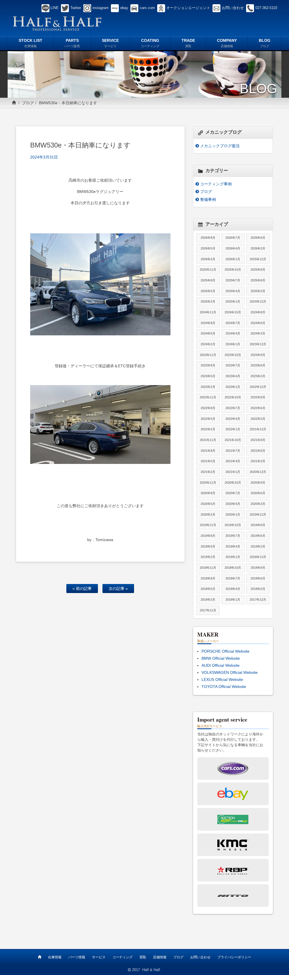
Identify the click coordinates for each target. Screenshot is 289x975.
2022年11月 (208, 397)
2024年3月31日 (44, 157)
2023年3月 (258, 376)
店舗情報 (160, 957)
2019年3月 (258, 546)
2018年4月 (232, 588)
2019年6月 (258, 535)
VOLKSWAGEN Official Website (230, 672)
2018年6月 (258, 578)
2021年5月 (208, 461)
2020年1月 (232, 514)
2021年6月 (258, 450)
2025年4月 (232, 291)
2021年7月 (232, 450)
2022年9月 (258, 397)
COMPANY (227, 43)
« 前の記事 (82, 588)
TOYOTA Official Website (224, 686)
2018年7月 (232, 578)
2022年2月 (208, 429)
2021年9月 (258, 440)
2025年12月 (258, 259)
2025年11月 (208, 269)
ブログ (28, 103)
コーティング (122, 957)
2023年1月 (232, 386)
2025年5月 (208, 291)
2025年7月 (232, 280)
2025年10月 (233, 269)
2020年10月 (233, 482)
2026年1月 (232, 259)
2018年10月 (233, 567)
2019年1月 (232, 557)
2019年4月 (232, 546)
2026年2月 (208, 259)
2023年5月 (208, 376)
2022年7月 (232, 408)
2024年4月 (232, 333)
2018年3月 (258, 588)
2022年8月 (208, 408)
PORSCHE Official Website (225, 651)
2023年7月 (232, 365)
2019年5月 (208, 546)
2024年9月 (258, 312)
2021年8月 (208, 450)
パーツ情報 (76, 957)
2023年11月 (208, 355)
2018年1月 (232, 599)
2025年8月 (208, 280)
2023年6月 (258, 365)
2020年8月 (208, 493)
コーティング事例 (216, 184)
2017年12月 (258, 599)
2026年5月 (208, 248)
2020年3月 (258, 503)
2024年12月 (258, 301)
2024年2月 (208, 344)
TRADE (188, 43)
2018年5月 (208, 588)
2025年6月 (258, 280)
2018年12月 (258, 557)
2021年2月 (208, 472)
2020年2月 (208, 514)
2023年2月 (208, 386)
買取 (142, 957)
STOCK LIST (30, 43)
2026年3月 (258, 248)
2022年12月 (258, 386)
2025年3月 (258, 291)
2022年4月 (232, 418)
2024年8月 (208, 323)
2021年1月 (232, 472)
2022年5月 (208, 418)
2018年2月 (208, 599)
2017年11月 (208, 610)
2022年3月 (258, 418)
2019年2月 (208, 557)
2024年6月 (258, 323)
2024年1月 (232, 344)
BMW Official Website (221, 658)
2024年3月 (258, 333)
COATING (150, 43)
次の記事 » (118, 588)
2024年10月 (233, 312)
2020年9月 (258, 482)
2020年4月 (232, 503)
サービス (99, 957)
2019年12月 (258, 514)
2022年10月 (233, 397)
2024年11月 (208, 312)
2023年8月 (208, 365)
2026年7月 (232, 237)
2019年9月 (258, 525)
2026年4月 (232, 248)
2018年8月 (208, 578)
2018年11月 (208, 567)
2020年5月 (208, 503)
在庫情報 (55, 957)
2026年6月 (258, 237)
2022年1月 (232, 429)
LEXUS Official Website (222, 679)
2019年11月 (208, 525)
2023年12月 (258, 344)
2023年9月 (258, 355)
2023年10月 (233, 355)
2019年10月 (233, 525)
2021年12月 (258, 429)
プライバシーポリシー (234, 957)
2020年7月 (232, 493)
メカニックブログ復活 (220, 146)
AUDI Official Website (221, 665)
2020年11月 (208, 482)
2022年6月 (258, 408)
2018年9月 (258, 567)
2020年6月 (258, 493)
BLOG (264, 43)
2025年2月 (208, 301)
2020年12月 (258, 472)
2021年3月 (258, 461)
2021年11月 (208, 440)
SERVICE (110, 43)
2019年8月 (208, 535)
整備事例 (208, 199)
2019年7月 (232, 535)
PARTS (72, 43)
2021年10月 (233, 440)
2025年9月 (258, 269)
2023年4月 (232, 376)
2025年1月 (232, 301)
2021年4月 (232, 461)
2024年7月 (232, 323)
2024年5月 (208, 333)
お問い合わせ (200, 957)
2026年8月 (208, 237)
